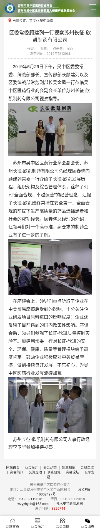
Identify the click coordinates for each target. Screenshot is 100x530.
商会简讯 (16, 472)
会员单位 (87, 467)
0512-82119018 (30, 498)
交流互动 (35, 472)
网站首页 (12, 467)
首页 (32, 20)
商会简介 (31, 467)
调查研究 (54, 472)
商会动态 (50, 467)
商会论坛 (72, 472)
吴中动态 (46, 20)
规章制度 (68, 467)
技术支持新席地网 (69, 503)
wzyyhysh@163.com (33, 503)
